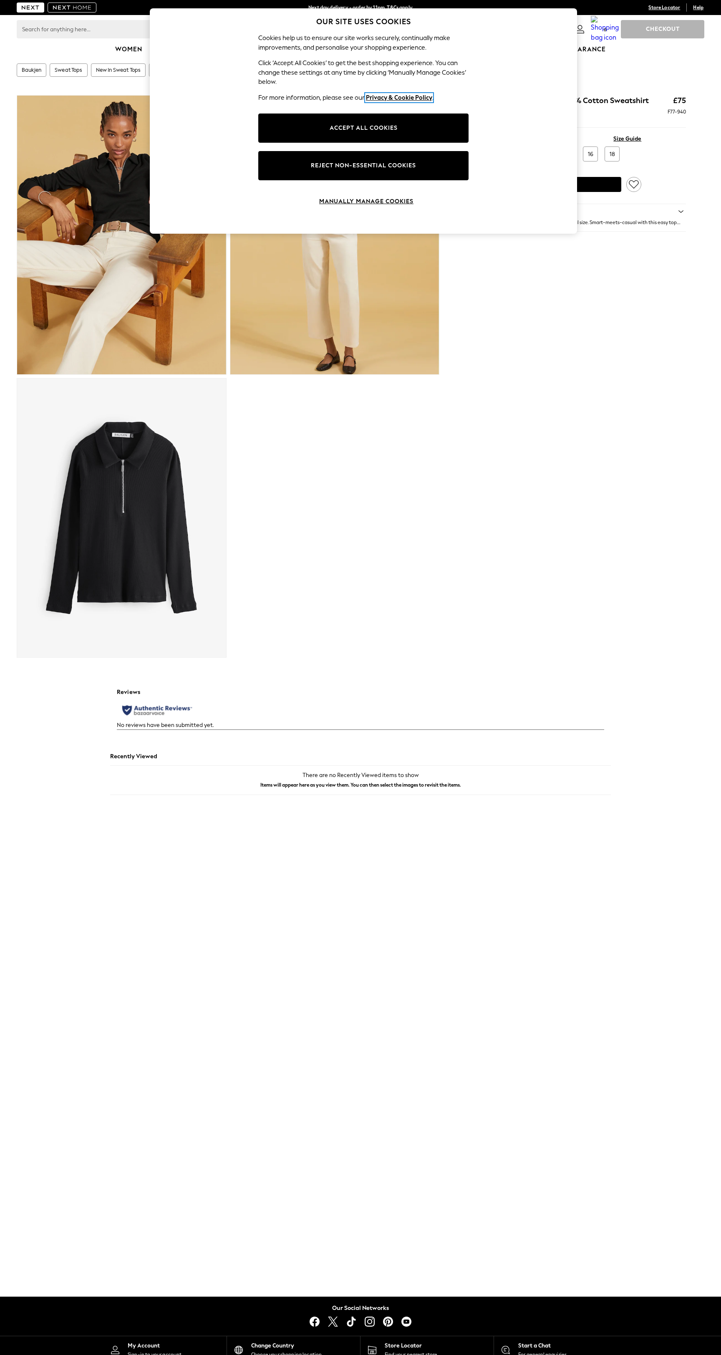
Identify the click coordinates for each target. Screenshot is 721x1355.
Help (698, 7)
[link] (580, 29)
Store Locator (664, 7)
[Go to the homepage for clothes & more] (30, 8)
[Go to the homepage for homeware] (72, 8)
